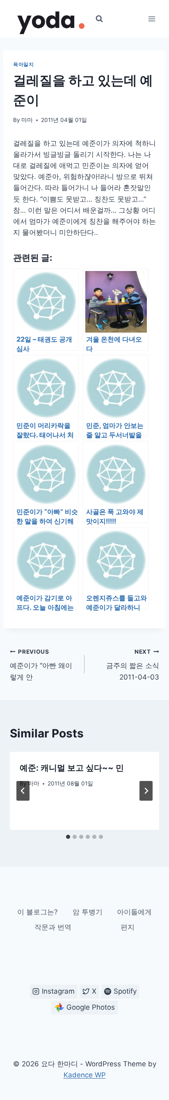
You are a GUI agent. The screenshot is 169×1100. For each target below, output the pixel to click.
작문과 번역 (52, 927)
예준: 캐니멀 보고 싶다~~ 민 (72, 768)
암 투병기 (88, 912)
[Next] (146, 791)
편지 (128, 927)
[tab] (68, 837)
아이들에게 (134, 912)
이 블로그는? (37, 912)
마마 (27, 120)
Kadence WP (85, 1075)
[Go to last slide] (23, 791)
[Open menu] (151, 18)
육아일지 (23, 64)
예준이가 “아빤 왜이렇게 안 (41, 664)
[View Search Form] (99, 18)
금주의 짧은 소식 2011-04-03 (132, 664)
